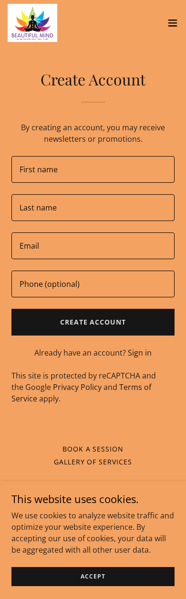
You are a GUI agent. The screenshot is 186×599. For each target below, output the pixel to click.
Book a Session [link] (93, 448)
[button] (172, 22)
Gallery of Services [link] (93, 461)
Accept (93, 576)
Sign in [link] (140, 352)
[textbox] (93, 169)
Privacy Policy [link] (77, 387)
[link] (32, 23)
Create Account (93, 321)
